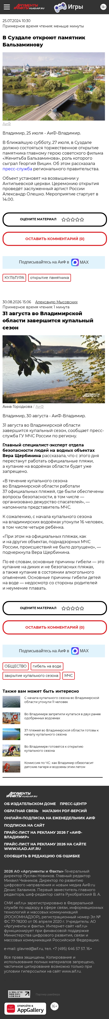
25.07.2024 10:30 (16, 21)
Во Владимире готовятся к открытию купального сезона (53, 749)
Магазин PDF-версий (64, 811)
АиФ (7, 124)
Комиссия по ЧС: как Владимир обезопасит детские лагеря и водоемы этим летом (59, 765)
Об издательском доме (30, 803)
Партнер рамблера (48, 994)
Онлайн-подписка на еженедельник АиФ (49, 818)
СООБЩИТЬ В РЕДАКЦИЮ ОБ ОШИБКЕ (42, 856)
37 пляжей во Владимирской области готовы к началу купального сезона (61, 732)
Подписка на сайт (24, 825)
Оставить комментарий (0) (54, 239)
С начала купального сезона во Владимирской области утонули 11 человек (61, 700)
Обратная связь (21, 811)
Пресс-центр (73, 803)
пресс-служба (17, 168)
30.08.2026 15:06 (17, 302)
